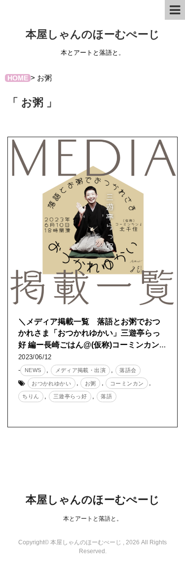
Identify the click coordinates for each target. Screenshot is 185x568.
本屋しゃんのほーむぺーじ (93, 34)
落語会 (127, 370)
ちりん (30, 396)
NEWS (33, 370)
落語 (106, 396)
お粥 (90, 383)
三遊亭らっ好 (70, 396)
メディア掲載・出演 (80, 370)
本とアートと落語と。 (92, 518)
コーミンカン (127, 383)
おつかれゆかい (51, 383)
